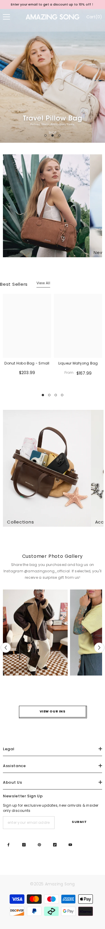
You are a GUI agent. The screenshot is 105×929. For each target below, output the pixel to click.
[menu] (6, 16)
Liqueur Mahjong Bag (78, 363)
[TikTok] (54, 844)
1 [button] (45, 135)
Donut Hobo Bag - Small (26, 363)
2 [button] (52, 135)
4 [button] (62, 395)
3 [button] (59, 135)
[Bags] (46, 205)
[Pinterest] (39, 844)
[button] (6, 647)
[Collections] (47, 468)
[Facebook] (8, 844)
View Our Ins (53, 711)
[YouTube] (70, 844)
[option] (52, 4)
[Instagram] (23, 844)
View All (43, 283)
